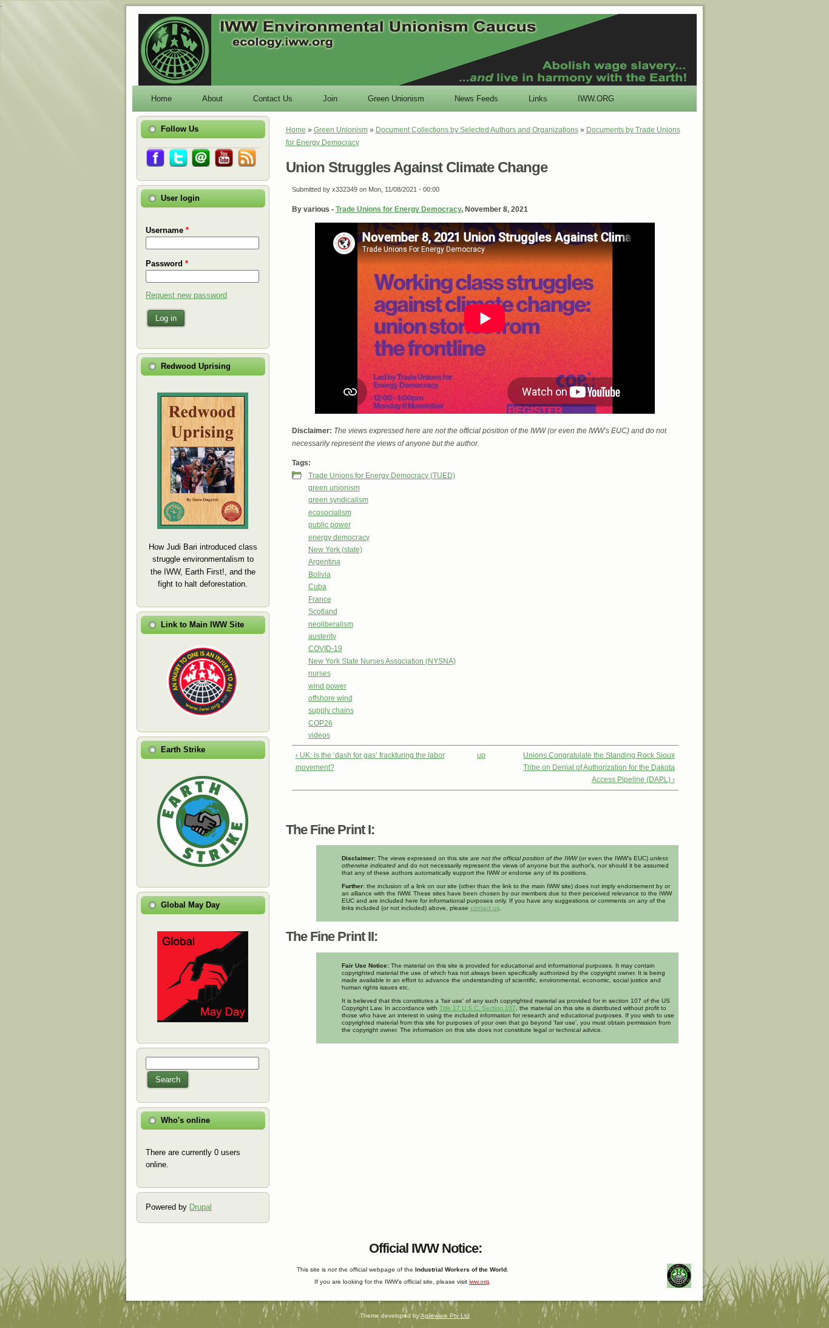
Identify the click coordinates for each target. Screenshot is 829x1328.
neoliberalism (330, 624)
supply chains (331, 710)
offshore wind (330, 698)
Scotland (322, 611)
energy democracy (339, 537)
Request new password (186, 295)
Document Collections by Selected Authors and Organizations (477, 130)
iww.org (479, 1281)
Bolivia (319, 574)
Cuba (317, 586)
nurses (319, 673)
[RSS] (147, 1245)
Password (167, 263)
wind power (327, 686)
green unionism (334, 488)
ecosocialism (329, 512)
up (481, 755)
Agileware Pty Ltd (445, 1315)
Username (167, 230)
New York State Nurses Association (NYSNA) (382, 661)
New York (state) (335, 549)
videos (319, 735)
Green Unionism (341, 130)
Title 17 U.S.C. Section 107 (477, 1008)
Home (296, 130)
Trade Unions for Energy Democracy (398, 209)
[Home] (417, 84)
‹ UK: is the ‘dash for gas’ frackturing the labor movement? (370, 761)
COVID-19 (325, 648)
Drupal (200, 1207)
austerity (322, 636)
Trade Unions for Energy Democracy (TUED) (381, 475)
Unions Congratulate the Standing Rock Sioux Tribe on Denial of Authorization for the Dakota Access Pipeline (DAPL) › (599, 767)
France (319, 599)
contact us (484, 908)
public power (329, 525)
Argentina (324, 562)
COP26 (320, 723)
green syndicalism (338, 500)
